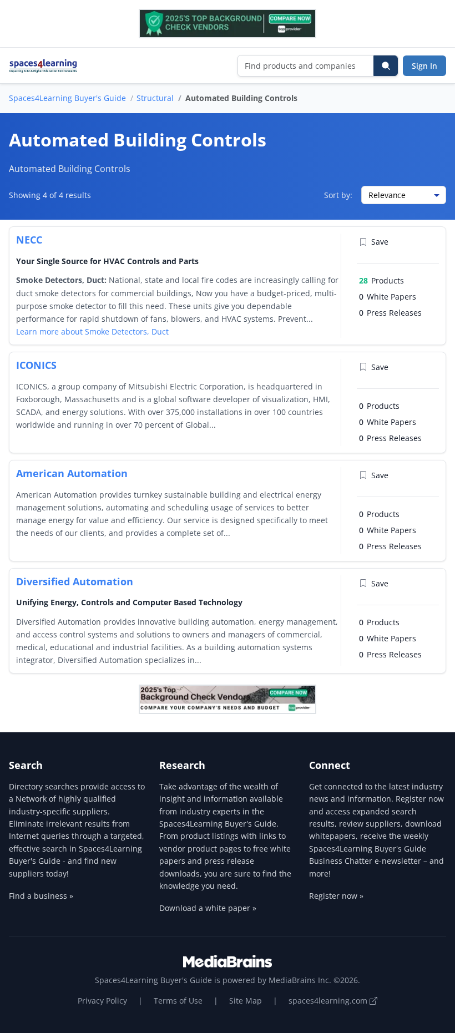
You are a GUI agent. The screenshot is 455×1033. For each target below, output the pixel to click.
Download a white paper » (207, 908)
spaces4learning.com (329, 1000)
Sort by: (338, 195)
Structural (155, 98)
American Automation (72, 473)
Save (379, 241)
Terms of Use (178, 1000)
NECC (29, 239)
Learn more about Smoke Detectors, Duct (92, 331)
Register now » (336, 895)
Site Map (245, 1000)
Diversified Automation (74, 581)
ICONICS (36, 365)
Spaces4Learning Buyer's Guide (67, 98)
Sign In (424, 65)
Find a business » (41, 895)
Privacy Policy (102, 1000)
